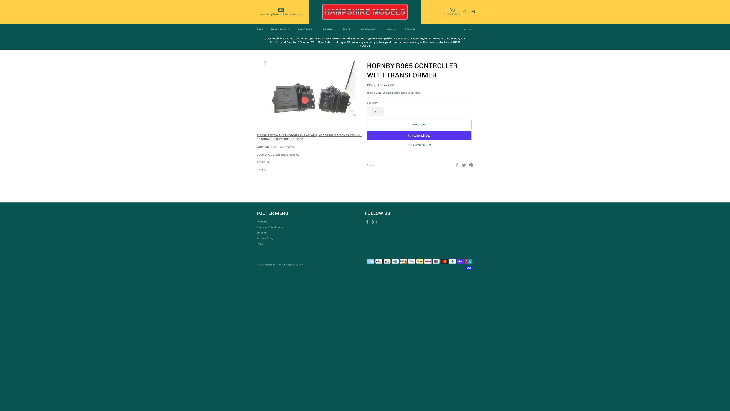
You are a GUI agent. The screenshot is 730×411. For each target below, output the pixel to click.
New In (392, 29)
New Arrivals (280, 29)
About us (262, 221)
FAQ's (260, 243)
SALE (260, 29)
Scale (347, 29)
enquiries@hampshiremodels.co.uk (281, 14)
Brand (328, 29)
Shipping (387, 92)
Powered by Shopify (293, 265)
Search (410, 29)
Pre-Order (305, 29)
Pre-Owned (369, 29)
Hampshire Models (273, 265)
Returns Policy (265, 238)
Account (468, 29)
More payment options (419, 144)
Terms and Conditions (270, 227)
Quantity (372, 103)
